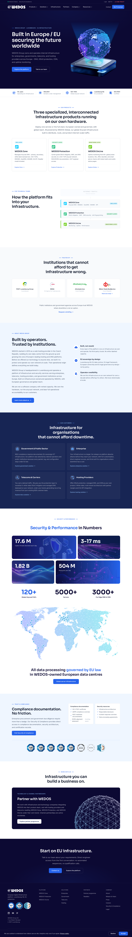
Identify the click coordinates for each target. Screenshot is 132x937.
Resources (86, 7)
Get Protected (118, 7)
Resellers (86, 896)
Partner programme (90, 893)
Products (32, 7)
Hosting (63, 903)
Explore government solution (24, 466)
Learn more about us (22, 400)
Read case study (106, 293)
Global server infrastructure (66, 681)
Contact (108, 7)
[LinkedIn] (9, 913)
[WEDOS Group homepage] (16, 7)
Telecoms (64, 899)
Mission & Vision (111, 896)
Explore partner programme (29, 821)
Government (65, 896)
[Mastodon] (17, 913)
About (108, 893)
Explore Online (92, 167)
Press (107, 899)
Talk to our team (41, 69)
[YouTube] (13, 913)
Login (105, 1)
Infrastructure (55, 7)
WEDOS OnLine (44, 899)
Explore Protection (56, 167)
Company (75, 7)
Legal (107, 909)
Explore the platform (22, 69)
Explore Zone (19, 167)
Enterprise (64, 893)
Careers (108, 903)
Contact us (55, 870)
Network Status (13, 1)
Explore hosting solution (78, 492)
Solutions (43, 7)
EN (111, 1)
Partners (66, 7)
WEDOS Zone (43, 893)
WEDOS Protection (45, 896)
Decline (113, 933)
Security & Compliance (25, 1)
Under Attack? (120, 1)
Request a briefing (65, 312)
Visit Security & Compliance (24, 733)
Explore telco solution (22, 494)
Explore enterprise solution (78, 466)
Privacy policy (64, 933)
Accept (123, 933)
